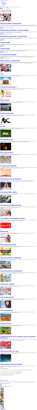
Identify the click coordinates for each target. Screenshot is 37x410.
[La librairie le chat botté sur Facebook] (0, 8)
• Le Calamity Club (25, 381)
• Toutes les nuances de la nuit (20, 381)
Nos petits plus (3, 3)
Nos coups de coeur (4, 2)
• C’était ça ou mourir (7, 381)
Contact (3, 5)
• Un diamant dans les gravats (13, 381)
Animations (4, 4)
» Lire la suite (1, 39)
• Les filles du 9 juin (2, 381)
